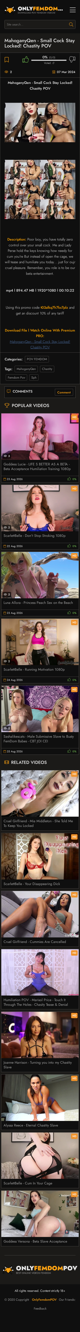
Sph (33, 377)
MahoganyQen (26, 369)
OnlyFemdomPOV (44, 1299)
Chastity (47, 369)
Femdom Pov (16, 377)
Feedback (40, 1308)
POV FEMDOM (37, 359)
